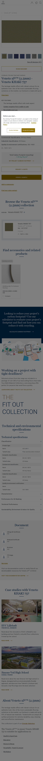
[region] (21, 123)
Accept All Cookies (28, 130)
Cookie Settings (13, 130)
